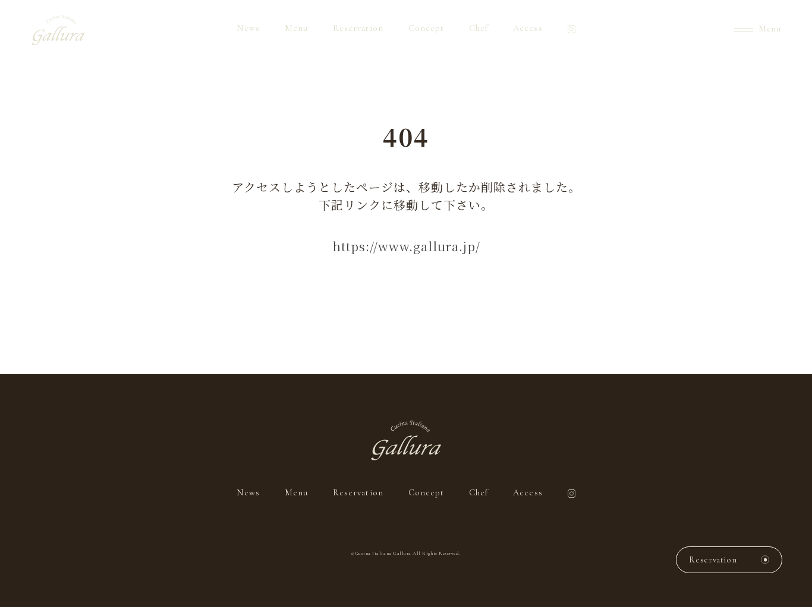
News (248, 28)
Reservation (358, 28)
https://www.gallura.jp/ (406, 246)
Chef (478, 28)
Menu (296, 28)
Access (527, 28)
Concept (426, 28)
